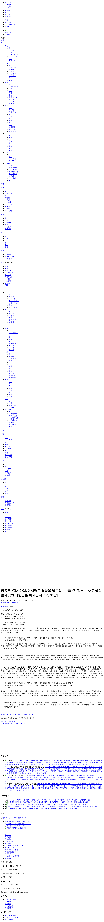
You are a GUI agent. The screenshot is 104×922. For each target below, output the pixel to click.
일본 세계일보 (10, 919)
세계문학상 (9, 902)
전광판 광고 (9, 841)
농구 (6, 243)
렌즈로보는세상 (10, 256)
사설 (10, 165)
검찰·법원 (12, 67)
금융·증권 (8, 193)
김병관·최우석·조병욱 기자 (10, 602)
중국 (10, 88)
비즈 (2, 188)
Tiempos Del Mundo (11, 917)
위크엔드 (12, 127)
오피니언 (8, 163)
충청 (10, 144)
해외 (10, 80)
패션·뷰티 (12, 129)
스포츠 (3, 232)
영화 (6, 224)
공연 (10, 114)
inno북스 (8, 270)
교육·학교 (12, 76)
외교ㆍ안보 (13, 57)
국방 (10, 59)
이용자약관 (9, 854)
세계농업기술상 (10, 899)
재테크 (7, 198)
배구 (6, 245)
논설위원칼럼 (14, 172)
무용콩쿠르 (9, 908)
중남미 (11, 103)
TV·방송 (8, 222)
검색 (2, 40)
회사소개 (8, 835)
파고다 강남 (9, 277)
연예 (2, 214)
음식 (10, 125)
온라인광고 (9, 839)
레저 (10, 120)
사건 (10, 78)
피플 (6, 152)
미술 (10, 116)
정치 (6, 46)
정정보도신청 (10, 847)
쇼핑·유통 (8, 208)
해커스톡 (8, 275)
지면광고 (8, 837)
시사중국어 (9, 281)
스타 (6, 220)
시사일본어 (9, 279)
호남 (10, 148)
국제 (6, 82)
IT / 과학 (8, 202)
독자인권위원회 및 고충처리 (15, 845)
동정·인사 (12, 159)
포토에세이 (9, 259)
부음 (10, 157)
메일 (6, 606)
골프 (6, 247)
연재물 (7, 34)
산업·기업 (8, 204)
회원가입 (8, 16)
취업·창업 (8, 211)
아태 (10, 93)
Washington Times (11, 915)
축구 (6, 240)
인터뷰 (11, 161)
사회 (6, 63)
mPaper (7, 10)
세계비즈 (8, 5)
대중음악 (8, 227)
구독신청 (8, 7)
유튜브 (7, 26)
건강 (10, 118)
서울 (10, 137)
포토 (2, 251)
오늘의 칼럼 (13, 167)
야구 (6, 238)
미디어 (11, 110)
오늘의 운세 (9, 272)
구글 (6, 20)
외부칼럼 (12, 176)
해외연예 (8, 229)
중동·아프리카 (14, 97)
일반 (10, 48)
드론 (6, 268)
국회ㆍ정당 (13, 52)
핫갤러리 (8, 254)
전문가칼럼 (13, 174)
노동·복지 (12, 69)
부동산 (7, 200)
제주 (10, 150)
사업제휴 (8, 843)
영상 (2, 262)
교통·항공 (12, 74)
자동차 (7, 206)
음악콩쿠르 (9, 906)
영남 (10, 146)
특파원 (11, 99)
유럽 (10, 95)
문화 (6, 106)
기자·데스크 (13, 169)
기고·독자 (12, 178)
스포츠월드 (9, 2)
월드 (10, 180)
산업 (6, 450)
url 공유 (11, 606)
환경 (6, 266)
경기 (10, 140)
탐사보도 (8, 32)
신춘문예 (8, 904)
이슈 (2, 184)
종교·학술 (12, 112)
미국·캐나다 (13, 86)
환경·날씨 (12, 71)
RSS (6, 12)
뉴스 (2, 42)
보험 (6, 196)
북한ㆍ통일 (13, 61)
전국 (6, 133)
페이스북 (8, 22)
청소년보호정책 (10, 852)
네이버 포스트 (10, 24)
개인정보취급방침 (11, 850)
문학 (10, 123)
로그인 (7, 14)
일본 (10, 91)
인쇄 (2, 606)
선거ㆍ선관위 (14, 54)
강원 (10, 142)
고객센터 (8, 858)
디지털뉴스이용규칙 (12, 856)
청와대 (11, 50)
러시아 (11, 101)
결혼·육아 (12, 131)
